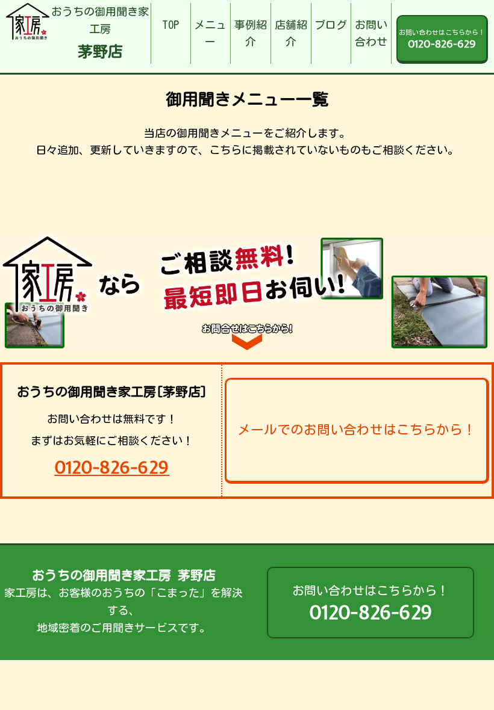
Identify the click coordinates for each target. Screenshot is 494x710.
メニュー (210, 33)
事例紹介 (250, 33)
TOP (170, 24)
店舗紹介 (291, 33)
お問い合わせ (371, 33)
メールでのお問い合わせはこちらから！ (356, 429)
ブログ (330, 24)
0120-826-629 (111, 467)
